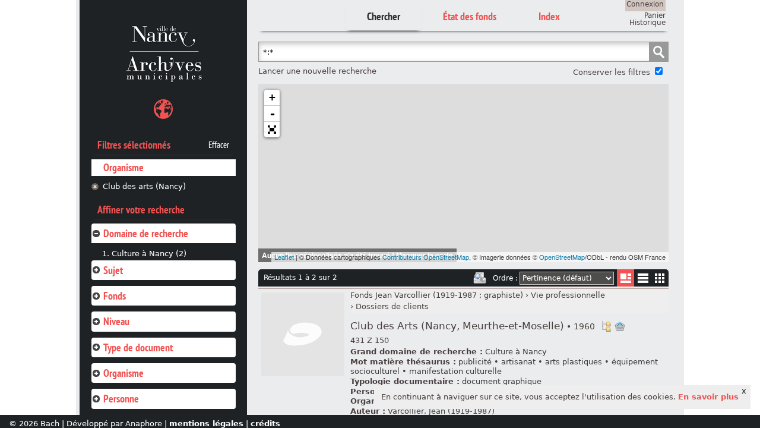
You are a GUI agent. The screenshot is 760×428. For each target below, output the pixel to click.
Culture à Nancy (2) (149, 253)
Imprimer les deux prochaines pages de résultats (480, 278)
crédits (265, 423)
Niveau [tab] (116, 321)
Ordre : (505, 278)
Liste (625, 278)
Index (549, 16)
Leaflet (284, 257)
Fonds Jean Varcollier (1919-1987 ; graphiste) (436, 295)
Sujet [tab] (113, 270)
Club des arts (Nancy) (144, 186)
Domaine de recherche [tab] (145, 233)
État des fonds (469, 16)
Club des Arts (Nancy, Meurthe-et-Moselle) (472, 326)
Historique (647, 22)
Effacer (218, 145)
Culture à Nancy (516, 351)
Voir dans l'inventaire (606, 326)
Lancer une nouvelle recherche (317, 71)
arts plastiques (573, 361)
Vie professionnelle (568, 295)
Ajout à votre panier (620, 326)
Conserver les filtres (611, 72)
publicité (475, 361)
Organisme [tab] (123, 373)
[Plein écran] (272, 129)
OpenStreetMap (562, 257)
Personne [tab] (121, 398)
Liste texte (642, 280)
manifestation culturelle (455, 371)
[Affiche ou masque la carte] (163, 111)
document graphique (502, 381)
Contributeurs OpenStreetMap (425, 257)
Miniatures (660, 278)
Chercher (383, 16)
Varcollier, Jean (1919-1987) (441, 411)
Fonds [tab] (114, 296)
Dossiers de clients (392, 306)
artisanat (518, 361)
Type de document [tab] (138, 347)
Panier (655, 15)
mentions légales (206, 423)
